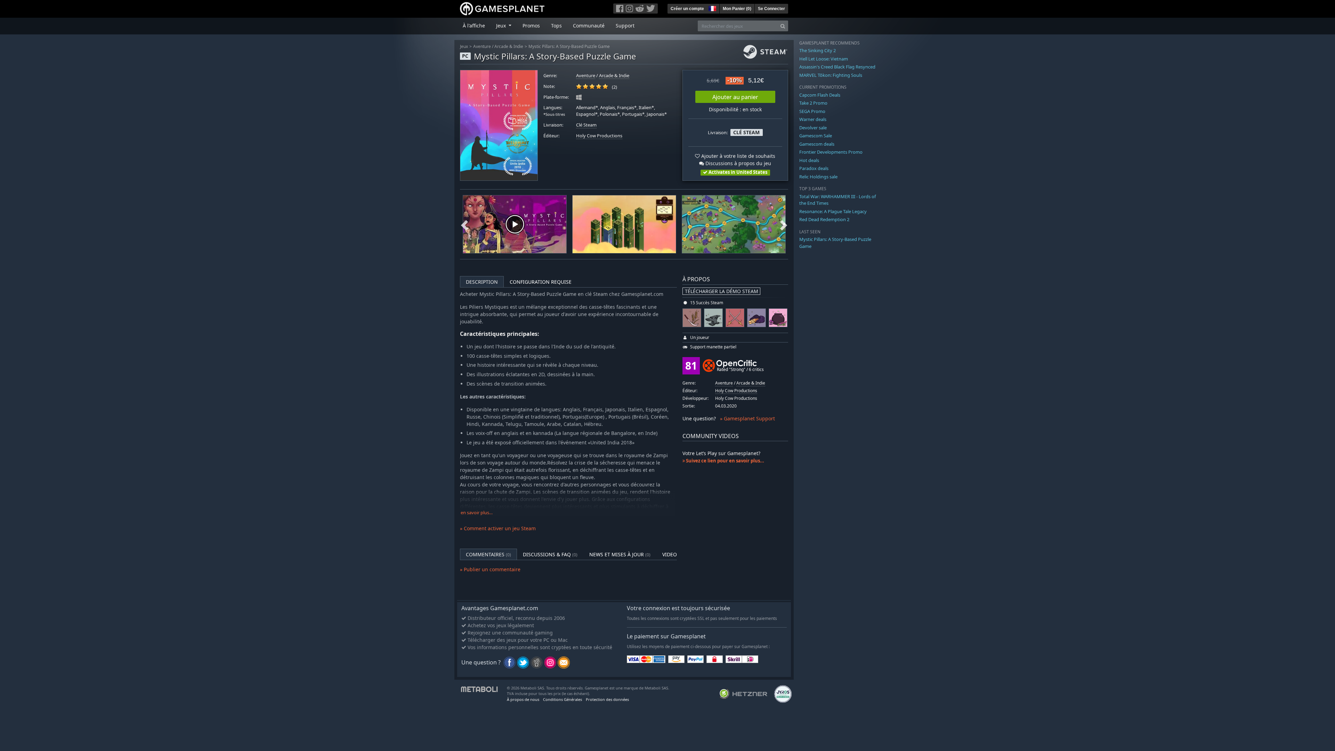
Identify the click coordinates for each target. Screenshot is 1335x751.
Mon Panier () (737, 8)
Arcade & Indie (508, 46)
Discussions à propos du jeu (737, 163)
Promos (531, 25)
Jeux (464, 46)
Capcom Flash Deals (819, 95)
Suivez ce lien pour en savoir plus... (724, 461)
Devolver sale (813, 127)
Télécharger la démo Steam (721, 291)
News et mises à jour (619, 554)
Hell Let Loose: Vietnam (823, 59)
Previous (464, 224)
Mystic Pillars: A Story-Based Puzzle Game (569, 46)
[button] (711, 7)
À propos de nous (523, 699)
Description (482, 281)
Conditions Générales (562, 699)
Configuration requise (541, 281)
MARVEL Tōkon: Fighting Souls (830, 75)
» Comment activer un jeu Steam (498, 528)
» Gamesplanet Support (747, 418)
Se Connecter (771, 8)
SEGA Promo (812, 111)
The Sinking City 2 (817, 50)
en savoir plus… (477, 513)
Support (625, 25)
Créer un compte (687, 8)
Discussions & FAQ (550, 554)
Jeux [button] (501, 25)
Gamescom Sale (815, 135)
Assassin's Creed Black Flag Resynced (837, 67)
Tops (556, 25)
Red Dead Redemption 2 (824, 219)
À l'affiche (474, 25)
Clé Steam (586, 125)
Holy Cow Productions (599, 136)
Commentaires (488, 554)
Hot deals (809, 160)
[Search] (782, 26)
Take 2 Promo (813, 103)
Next (783, 224)
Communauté (589, 25)
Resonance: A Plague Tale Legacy (833, 211)
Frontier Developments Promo (831, 152)
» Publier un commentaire (490, 569)
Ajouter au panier (735, 97)
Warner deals (812, 119)
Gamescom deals (816, 144)
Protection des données (607, 699)
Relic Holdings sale (818, 176)
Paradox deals (813, 168)
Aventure (482, 46)
